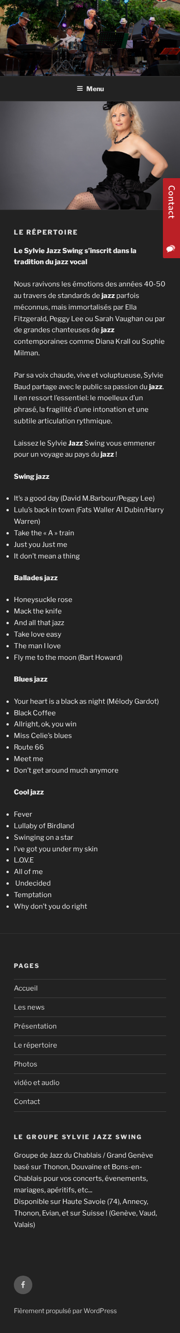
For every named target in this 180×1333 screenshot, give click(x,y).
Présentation (35, 1026)
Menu (95, 89)
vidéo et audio (37, 1083)
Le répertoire (35, 1045)
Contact (27, 1101)
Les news (29, 1007)
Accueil (26, 988)
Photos (25, 1064)
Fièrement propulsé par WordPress (65, 1310)
